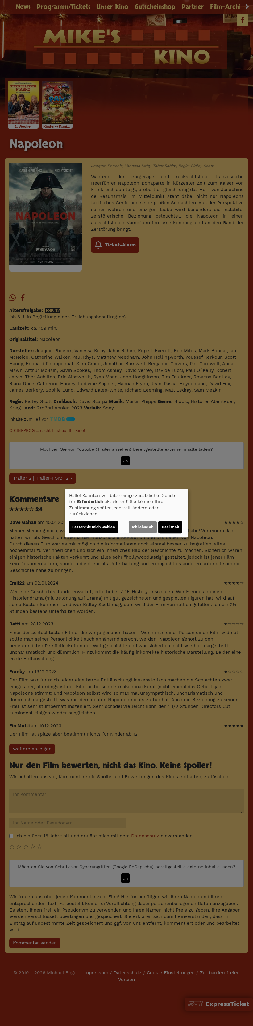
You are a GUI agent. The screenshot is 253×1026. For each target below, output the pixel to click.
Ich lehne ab (143, 527)
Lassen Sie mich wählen (93, 527)
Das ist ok (170, 527)
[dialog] (126, 513)
